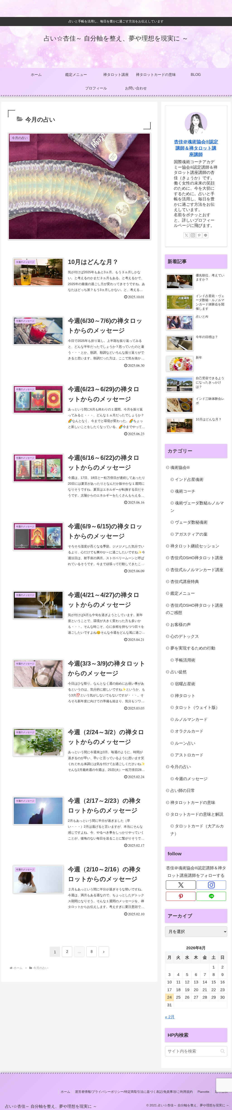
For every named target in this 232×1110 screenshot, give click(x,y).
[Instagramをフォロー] (193, 235)
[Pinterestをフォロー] (199, 235)
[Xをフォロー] (186, 235)
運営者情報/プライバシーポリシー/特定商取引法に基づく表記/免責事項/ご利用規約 (134, 1091)
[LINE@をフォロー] (205, 235)
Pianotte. (204, 1091)
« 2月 (170, 1017)
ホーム (65, 1091)
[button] (223, 1051)
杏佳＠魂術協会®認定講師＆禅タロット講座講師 (196, 148)
